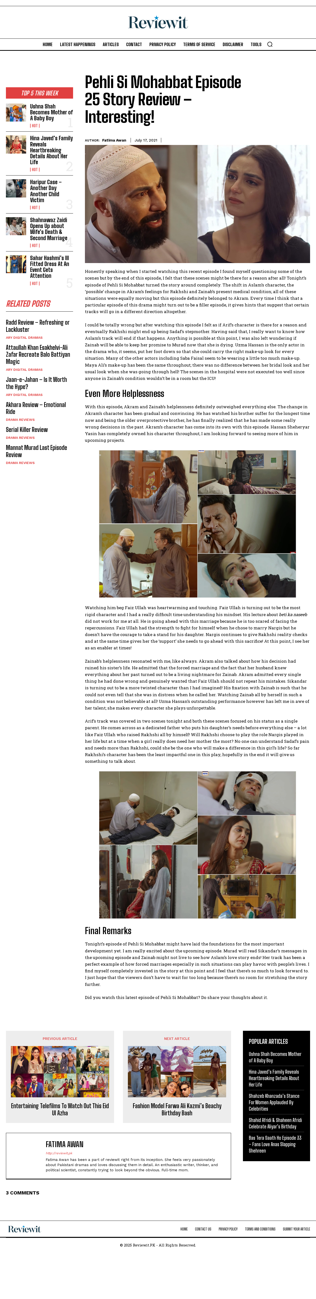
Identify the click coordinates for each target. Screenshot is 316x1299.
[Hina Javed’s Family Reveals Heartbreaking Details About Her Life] (16, 144)
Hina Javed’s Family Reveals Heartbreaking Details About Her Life (51, 150)
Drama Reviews (20, 419)
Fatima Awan (114, 140)
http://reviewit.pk (59, 1153)
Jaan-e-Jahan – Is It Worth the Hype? (36, 383)
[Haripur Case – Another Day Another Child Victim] (16, 188)
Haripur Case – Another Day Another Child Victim (46, 191)
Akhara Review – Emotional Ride (36, 408)
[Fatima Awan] (28, 1156)
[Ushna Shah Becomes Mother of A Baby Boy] (16, 113)
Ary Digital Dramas (24, 337)
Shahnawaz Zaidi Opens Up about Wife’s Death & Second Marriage (48, 229)
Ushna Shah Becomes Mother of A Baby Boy (51, 112)
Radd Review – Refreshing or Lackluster (38, 326)
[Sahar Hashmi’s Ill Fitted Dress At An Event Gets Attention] (16, 264)
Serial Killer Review (27, 429)
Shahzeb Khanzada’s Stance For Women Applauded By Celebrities (274, 1102)
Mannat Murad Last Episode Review (36, 451)
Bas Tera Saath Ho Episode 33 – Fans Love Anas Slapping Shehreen (275, 1144)
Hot (35, 126)
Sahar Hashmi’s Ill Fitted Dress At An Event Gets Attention (49, 267)
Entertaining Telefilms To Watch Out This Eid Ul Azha (60, 1110)
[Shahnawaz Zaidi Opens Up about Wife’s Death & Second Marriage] (16, 226)
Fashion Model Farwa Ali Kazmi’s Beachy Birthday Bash (177, 1110)
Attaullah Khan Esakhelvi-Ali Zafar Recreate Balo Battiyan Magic (38, 354)
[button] (270, 44)
